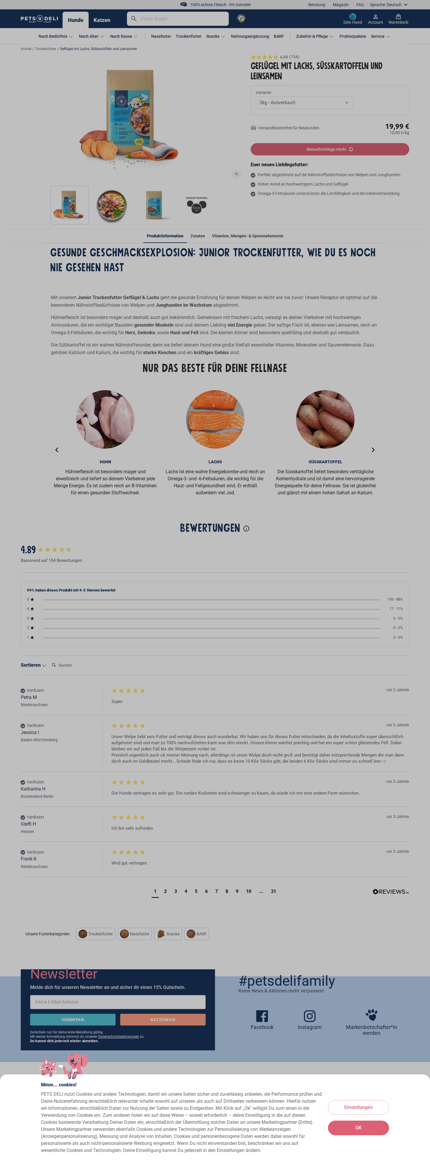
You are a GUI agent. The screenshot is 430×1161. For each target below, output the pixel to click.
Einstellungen (358, 1107)
